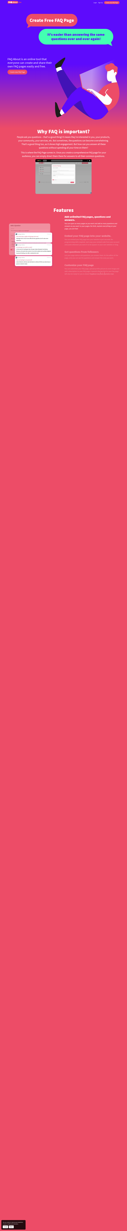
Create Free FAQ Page (52, 20)
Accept (5, 1226)
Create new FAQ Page (112, 2)
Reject (11, 1226)
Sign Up (100, 2)
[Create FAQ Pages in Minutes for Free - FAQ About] (14, 2)
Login (95, 2)
